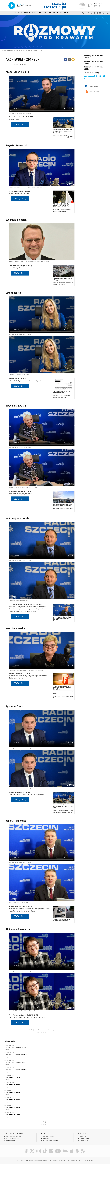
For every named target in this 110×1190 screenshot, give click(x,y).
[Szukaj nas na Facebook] (26, 1149)
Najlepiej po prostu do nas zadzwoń (83, 13)
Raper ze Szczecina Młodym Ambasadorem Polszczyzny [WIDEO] (63, 136)
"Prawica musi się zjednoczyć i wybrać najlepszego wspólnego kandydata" (62, 687)
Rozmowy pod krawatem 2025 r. (93, 62)
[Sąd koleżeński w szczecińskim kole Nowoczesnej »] (63, 384)
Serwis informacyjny (91, 72)
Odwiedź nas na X (88, 13)
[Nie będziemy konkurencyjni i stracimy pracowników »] (63, 912)
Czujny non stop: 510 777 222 (13, 1136)
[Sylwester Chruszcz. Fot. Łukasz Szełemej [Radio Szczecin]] (41, 768)
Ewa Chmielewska (15, 628)
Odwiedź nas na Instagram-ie (91, 13)
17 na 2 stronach (42, 1124)
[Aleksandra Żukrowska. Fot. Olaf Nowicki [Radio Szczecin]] (41, 991)
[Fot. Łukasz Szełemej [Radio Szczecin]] (41, 580)
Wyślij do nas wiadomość (100, 13)
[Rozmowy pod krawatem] (55, 32)
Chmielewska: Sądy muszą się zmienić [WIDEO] (63, 692)
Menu (108, 13)
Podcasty (27, 13)
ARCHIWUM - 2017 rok (22, 59)
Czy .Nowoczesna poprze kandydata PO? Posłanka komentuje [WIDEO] (63, 509)
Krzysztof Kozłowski (16, 145)
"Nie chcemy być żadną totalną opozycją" (62, 279)
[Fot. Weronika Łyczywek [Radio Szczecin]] (41, 354)
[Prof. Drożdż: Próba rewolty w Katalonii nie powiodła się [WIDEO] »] (63, 610)
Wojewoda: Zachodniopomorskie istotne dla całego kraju (62, 210)
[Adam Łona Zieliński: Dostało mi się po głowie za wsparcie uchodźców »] (63, 122)
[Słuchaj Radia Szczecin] (12, 5)
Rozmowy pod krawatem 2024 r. (93, 68)
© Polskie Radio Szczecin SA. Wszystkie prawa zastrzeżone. (32, 1160)
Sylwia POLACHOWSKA (20, 64)
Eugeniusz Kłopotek (16, 219)
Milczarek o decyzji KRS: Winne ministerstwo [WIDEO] (61, 396)
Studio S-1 (51, 13)
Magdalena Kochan (16, 405)
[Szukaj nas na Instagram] (39, 1149)
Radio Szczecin (8, 50)
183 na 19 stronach (41, 1032)
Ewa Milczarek (13, 292)
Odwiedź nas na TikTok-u (94, 13)
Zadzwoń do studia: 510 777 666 (14, 1134)
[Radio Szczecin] (55, 5)
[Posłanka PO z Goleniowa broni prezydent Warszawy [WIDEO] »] (63, 497)
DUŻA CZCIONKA (84, 1138)
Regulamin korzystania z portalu (57, 1160)
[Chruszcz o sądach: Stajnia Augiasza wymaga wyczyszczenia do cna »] (63, 797)
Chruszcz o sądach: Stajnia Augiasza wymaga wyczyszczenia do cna (63, 806)
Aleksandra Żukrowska (18, 929)
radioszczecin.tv (47, 1138)
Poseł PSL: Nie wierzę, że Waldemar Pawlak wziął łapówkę (63, 283)
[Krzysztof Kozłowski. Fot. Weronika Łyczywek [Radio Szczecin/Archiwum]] (41, 167)
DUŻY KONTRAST (84, 1140)
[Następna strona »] (53, 1030)
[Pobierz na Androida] (65, 1149)
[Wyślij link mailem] (73, 59)
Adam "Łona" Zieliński (18, 71)
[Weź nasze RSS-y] (83, 1149)
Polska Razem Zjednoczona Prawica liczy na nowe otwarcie (63, 696)
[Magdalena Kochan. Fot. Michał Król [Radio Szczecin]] (41, 467)
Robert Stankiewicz (16, 820)
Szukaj (102, 13)
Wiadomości (18, 13)
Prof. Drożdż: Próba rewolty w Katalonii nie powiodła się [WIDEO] (62, 618)
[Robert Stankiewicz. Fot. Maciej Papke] (41, 882)
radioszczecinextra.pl (48, 1136)
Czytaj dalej (20, 124)
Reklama (59, 13)
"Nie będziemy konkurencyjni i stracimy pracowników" (62, 920)
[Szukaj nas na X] (32, 1149)
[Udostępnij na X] (69, 59)
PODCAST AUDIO (93, 86)
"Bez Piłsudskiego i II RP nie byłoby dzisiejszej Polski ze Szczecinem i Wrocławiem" (61, 205)
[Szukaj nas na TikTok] (45, 1149)
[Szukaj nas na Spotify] (51, 1149)
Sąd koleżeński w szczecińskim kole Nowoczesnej (62, 392)
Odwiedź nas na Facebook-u (86, 13)
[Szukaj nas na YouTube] (58, 1149)
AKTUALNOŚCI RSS (93, 91)
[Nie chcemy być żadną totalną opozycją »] (63, 271)
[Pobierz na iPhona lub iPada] (71, 1149)
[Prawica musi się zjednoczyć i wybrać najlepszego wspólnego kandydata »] (63, 679)
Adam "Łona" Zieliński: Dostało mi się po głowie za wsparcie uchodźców (62, 131)
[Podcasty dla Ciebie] (77, 1149)
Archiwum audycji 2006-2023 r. (35, 50)
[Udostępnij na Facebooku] (65, 59)
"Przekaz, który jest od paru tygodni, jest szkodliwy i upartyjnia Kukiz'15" (63, 811)
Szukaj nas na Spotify (97, 13)
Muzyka (35, 13)
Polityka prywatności (71, 1160)
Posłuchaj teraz (84, 1134)
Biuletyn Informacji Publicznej (50, 1140)
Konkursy (42, 13)
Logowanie (83, 1136)
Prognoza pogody (10, 1140)
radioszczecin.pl (47, 1134)
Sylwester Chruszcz (16, 706)
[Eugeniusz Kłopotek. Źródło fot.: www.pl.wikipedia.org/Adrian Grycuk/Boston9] (41, 241)
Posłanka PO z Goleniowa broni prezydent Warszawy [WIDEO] (62, 505)
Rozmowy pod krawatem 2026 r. (93, 56)
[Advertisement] (15, 1176)
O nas (66, 13)
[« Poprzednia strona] (29, 1030)
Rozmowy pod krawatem (19, 50)
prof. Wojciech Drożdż (17, 518)
